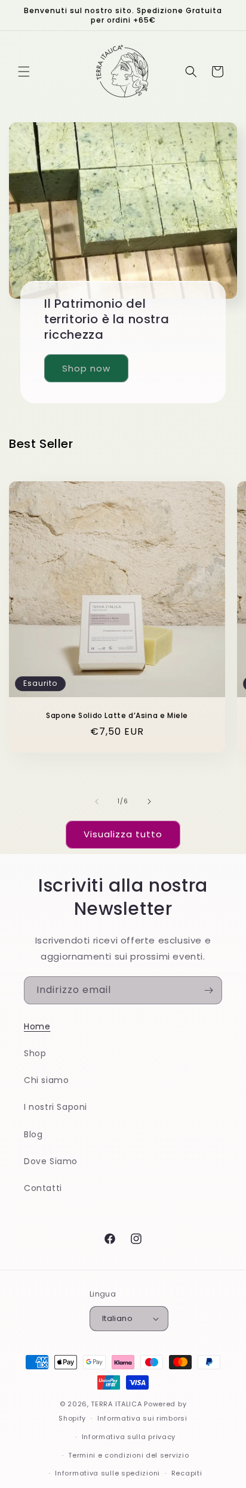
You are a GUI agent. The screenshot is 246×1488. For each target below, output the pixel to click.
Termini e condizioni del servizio (128, 1455)
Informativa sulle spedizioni (107, 1473)
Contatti (43, 1188)
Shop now (86, 368)
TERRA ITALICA (116, 1404)
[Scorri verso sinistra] (97, 801)
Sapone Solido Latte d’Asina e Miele (117, 715)
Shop (35, 1053)
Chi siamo (46, 1080)
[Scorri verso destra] (149, 801)
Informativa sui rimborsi (142, 1418)
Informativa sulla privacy (129, 1436)
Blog (33, 1134)
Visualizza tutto (123, 834)
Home (37, 1026)
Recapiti (186, 1473)
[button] (24, 71)
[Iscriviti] (208, 990)
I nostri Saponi (55, 1107)
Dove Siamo (51, 1161)
